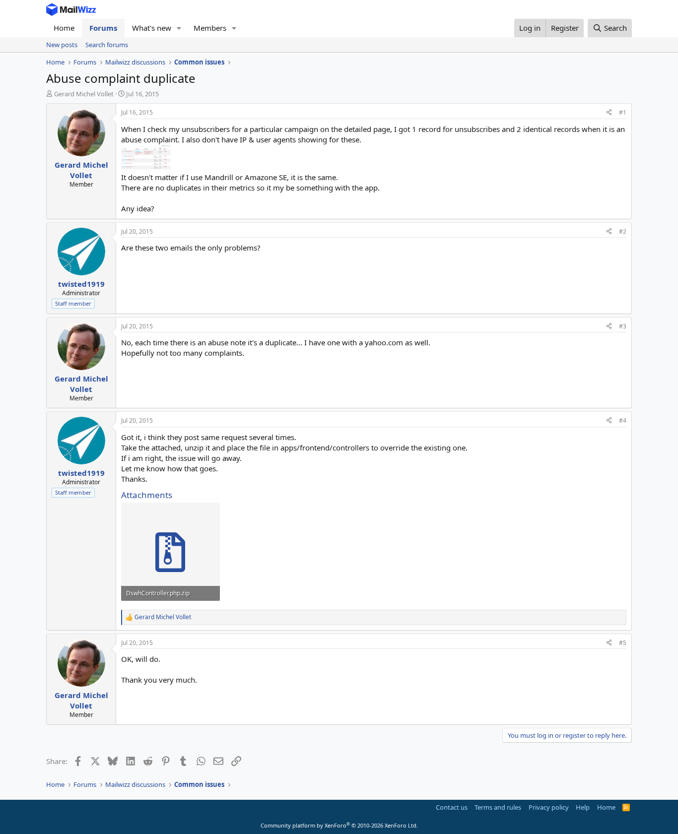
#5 (622, 643)
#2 (622, 231)
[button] (179, 28)
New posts (61, 44)
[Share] (609, 113)
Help (583, 807)
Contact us (452, 807)
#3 (622, 326)
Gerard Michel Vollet (84, 93)
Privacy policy (549, 807)
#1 (622, 112)
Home (64, 28)
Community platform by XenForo (339, 825)
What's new (151, 28)
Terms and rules (498, 807)
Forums (103, 28)
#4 (622, 420)
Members (210, 28)
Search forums (106, 44)
